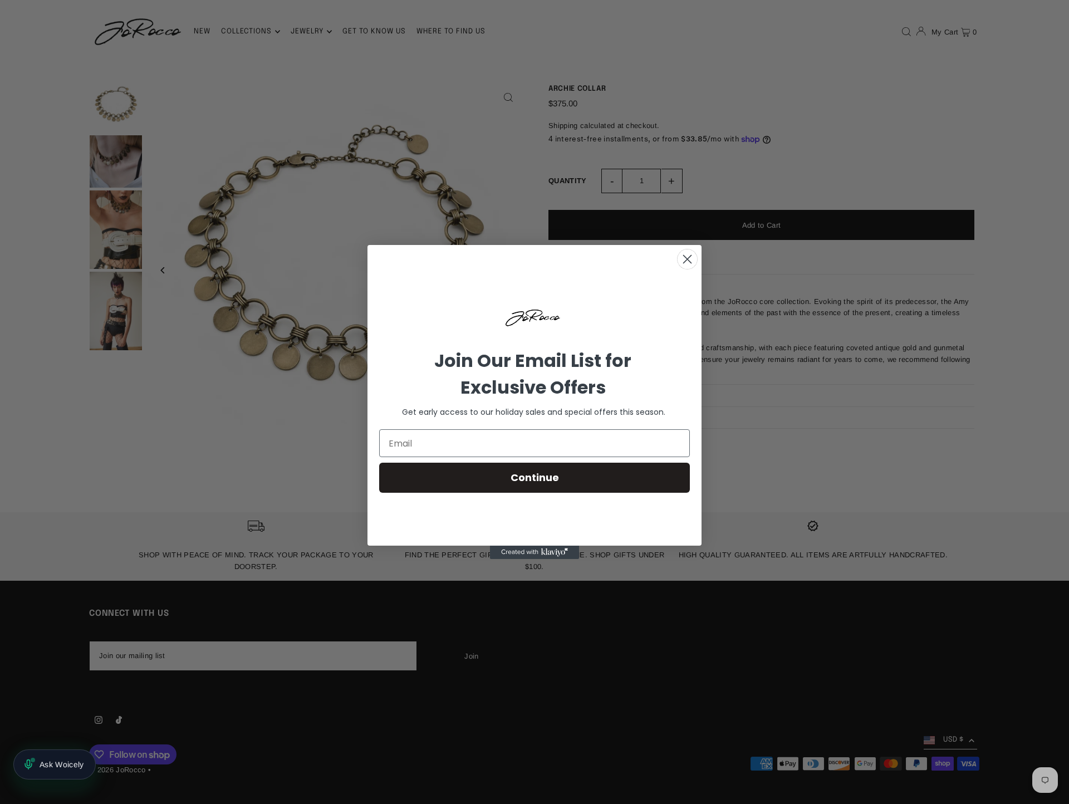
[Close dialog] (687, 259)
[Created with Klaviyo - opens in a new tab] (534, 552)
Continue (535, 477)
